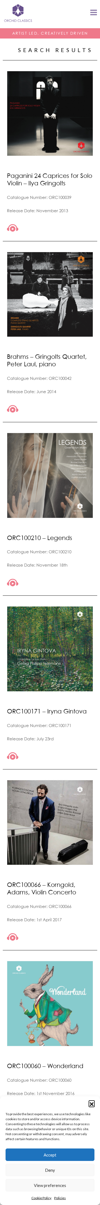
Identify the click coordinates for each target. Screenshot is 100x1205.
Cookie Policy (41, 1198)
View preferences (50, 1185)
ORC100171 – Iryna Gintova (47, 711)
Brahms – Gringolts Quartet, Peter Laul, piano (47, 360)
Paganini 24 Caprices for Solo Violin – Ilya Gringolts (49, 179)
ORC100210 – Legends (39, 537)
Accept (50, 1154)
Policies (60, 1198)
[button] (91, 1103)
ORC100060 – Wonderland (45, 1066)
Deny (50, 1170)
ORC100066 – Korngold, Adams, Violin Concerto (41, 888)
